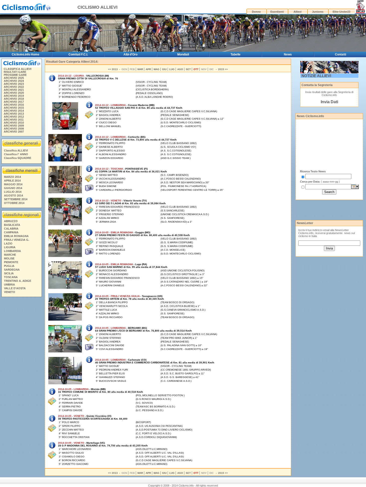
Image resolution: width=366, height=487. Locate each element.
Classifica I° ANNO (16, 154)
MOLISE (9, 258)
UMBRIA (9, 284)
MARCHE (10, 254)
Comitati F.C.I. (78, 54)
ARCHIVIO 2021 (14, 89)
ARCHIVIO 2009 (14, 125)
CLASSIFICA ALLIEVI (17, 68)
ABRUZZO (11, 221)
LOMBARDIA (12, 250)
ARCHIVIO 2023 (14, 83)
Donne (256, 11)
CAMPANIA (11, 232)
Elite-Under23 (341, 11)
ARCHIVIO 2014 (14, 110)
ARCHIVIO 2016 (14, 104)
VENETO (9, 292)
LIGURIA (9, 247)
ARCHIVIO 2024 (14, 80)
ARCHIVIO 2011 (14, 119)
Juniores (317, 11)
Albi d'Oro (130, 54)
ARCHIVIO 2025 (14, 77)
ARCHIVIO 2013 (14, 113)
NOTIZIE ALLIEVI (316, 76)
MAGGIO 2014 (13, 184)
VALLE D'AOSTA (15, 288)
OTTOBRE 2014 (14, 202)
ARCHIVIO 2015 (14, 107)
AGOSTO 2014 (13, 195)
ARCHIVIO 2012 (14, 116)
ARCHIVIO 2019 (14, 95)
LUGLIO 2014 (12, 191)
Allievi (298, 11)
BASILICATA (12, 224)
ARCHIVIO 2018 (14, 98)
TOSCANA (11, 277)
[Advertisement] (21, 374)
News (288, 54)
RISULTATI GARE (15, 71)
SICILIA (9, 273)
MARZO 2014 (12, 176)
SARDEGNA (12, 269)
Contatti (340, 54)
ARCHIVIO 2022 (14, 86)
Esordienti (277, 11)
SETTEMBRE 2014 (15, 199)
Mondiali (183, 54)
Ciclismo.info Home (25, 54)
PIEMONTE (11, 262)
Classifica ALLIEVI (16, 150)
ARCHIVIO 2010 (14, 122)
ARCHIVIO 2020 (14, 92)
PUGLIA (9, 265)
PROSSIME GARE (15, 74)
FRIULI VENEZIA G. (16, 239)
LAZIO (8, 243)
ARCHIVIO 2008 (14, 128)
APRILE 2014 (12, 180)
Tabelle (236, 54)
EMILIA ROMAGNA (16, 236)
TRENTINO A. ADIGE (17, 280)
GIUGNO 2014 (13, 188)
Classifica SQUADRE (17, 157)
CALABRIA (11, 228)
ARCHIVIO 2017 (14, 101)
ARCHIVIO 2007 (14, 131)
